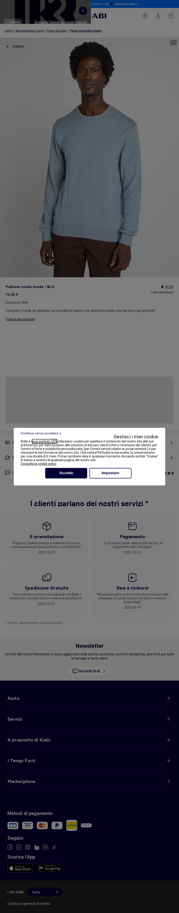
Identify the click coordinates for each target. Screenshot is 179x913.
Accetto (66, 473)
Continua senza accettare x (41, 433)
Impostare (110, 473)
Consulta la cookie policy (38, 464)
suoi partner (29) (44, 441)
